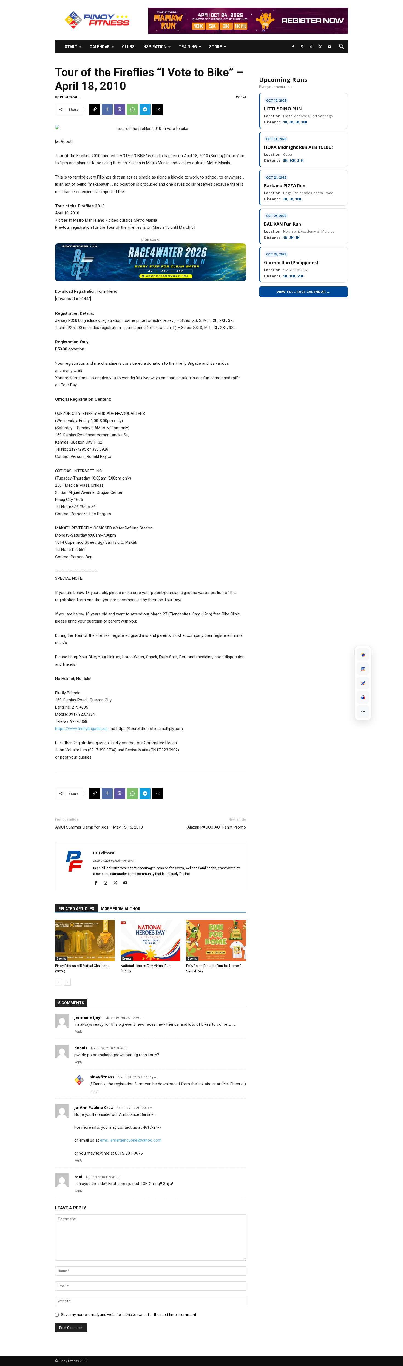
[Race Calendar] (363, 668)
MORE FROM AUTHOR (120, 909)
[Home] (363, 654)
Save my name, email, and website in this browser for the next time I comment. (129, 1314)
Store (215, 46)
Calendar (100, 46)
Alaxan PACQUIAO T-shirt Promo (216, 827)
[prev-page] (58, 982)
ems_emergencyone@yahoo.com (130, 1140)
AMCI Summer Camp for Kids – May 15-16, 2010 (99, 827)
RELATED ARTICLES (76, 909)
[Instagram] (302, 46)
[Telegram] (145, 109)
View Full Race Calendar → (303, 291)
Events (61, 958)
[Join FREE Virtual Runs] (363, 683)
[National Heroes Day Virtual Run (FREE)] (150, 940)
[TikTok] (311, 46)
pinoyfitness (102, 1077)
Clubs (128, 46)
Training (188, 46)
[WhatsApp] (132, 109)
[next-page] (67, 982)
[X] (320, 46)
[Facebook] (293, 46)
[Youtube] (329, 46)
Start (71, 46)
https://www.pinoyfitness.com (113, 861)
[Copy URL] (94, 109)
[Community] (363, 697)
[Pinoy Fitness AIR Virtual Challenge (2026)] (85, 940)
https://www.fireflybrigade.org (81, 728)
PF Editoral (68, 97)
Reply (78, 1031)
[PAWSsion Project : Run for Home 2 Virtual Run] (216, 940)
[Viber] (119, 109)
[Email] (157, 109)
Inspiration (154, 46)
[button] (341, 47)
